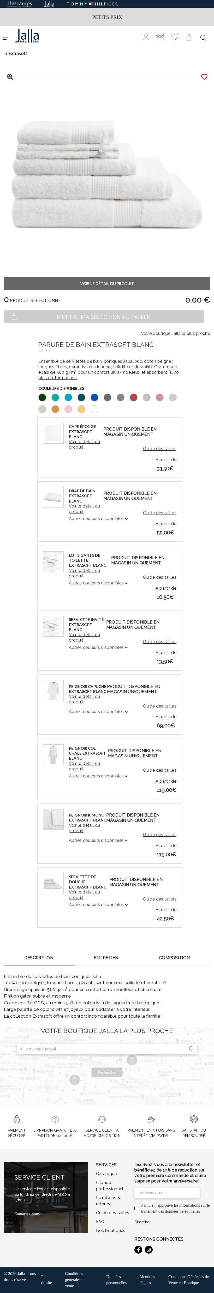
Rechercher (107, 1072)
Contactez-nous (27, 1214)
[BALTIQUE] (97, 397)
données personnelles (182, 1211)
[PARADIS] (71, 397)
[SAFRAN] (57, 408)
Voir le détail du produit (84, 444)
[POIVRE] (110, 397)
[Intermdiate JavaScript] (138, 1249)
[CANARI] (84, 408)
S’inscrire (141, 1222)
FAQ (100, 1221)
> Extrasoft (16, 53)
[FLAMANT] (71, 408)
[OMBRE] (123, 397)
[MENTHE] (57, 397)
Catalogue (106, 1173)
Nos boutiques (111, 1230)
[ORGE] (44, 408)
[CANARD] (84, 397)
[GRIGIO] (149, 397)
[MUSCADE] (175, 397)
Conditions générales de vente (75, 1279)
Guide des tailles (159, 448)
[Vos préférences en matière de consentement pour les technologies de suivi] (205, 1284)
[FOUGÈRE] (44, 397)
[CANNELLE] (136, 397)
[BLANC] (97, 408)
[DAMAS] (162, 397)
